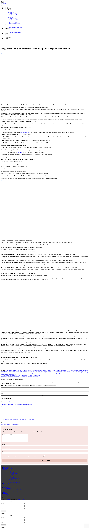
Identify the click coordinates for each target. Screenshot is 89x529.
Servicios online (9, 17)
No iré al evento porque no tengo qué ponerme (53, 373)
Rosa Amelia (3, 44)
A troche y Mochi (20, 499)
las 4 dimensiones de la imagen (20, 373)
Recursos (5, 493)
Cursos (7, 26)
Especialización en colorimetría (16, 27)
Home (4, 466)
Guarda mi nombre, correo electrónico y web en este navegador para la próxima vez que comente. (23, 456)
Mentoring (7, 28)
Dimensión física (31, 371)
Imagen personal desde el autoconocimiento (53, 371)
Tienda (6, 38)
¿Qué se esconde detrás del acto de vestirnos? (42, 370)
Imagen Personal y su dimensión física (71, 371)
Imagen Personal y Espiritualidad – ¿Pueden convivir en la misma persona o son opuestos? (20, 375)
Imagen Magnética (13, 13)
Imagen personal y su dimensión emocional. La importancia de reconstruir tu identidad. (20, 376)
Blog (4, 492)
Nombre (4, 444)
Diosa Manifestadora (10, 9)
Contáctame (6, 496)
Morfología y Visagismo (14, 23)
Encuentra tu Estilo (13, 22)
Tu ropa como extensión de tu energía (80, 373)
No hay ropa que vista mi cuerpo (35, 373)
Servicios (7, 11)
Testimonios (6, 494)
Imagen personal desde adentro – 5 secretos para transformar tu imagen (16, 404)
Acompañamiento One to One (15, 31)
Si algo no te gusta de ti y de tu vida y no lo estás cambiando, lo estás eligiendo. (18, 419)
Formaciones (8, 24)
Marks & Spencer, (25, 132)
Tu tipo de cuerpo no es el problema (8, 374)
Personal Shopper (13, 16)
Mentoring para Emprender (15, 32)
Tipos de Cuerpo (67, 373)
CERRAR (3, 513)
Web (3, 451)
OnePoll (20, 152)
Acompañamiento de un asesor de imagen (61, 370)
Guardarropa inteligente (14, 14)
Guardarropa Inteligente (14, 19)
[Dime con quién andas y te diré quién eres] (10, 422)
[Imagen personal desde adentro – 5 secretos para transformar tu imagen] (16, 401)
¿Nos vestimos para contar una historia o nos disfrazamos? (19, 370)
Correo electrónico (6, 448)
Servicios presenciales (11, 12)
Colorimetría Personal (13, 21)
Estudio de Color (39, 371)
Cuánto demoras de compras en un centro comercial (15, 371)
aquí (23, 244)
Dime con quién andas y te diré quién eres (10, 424)
